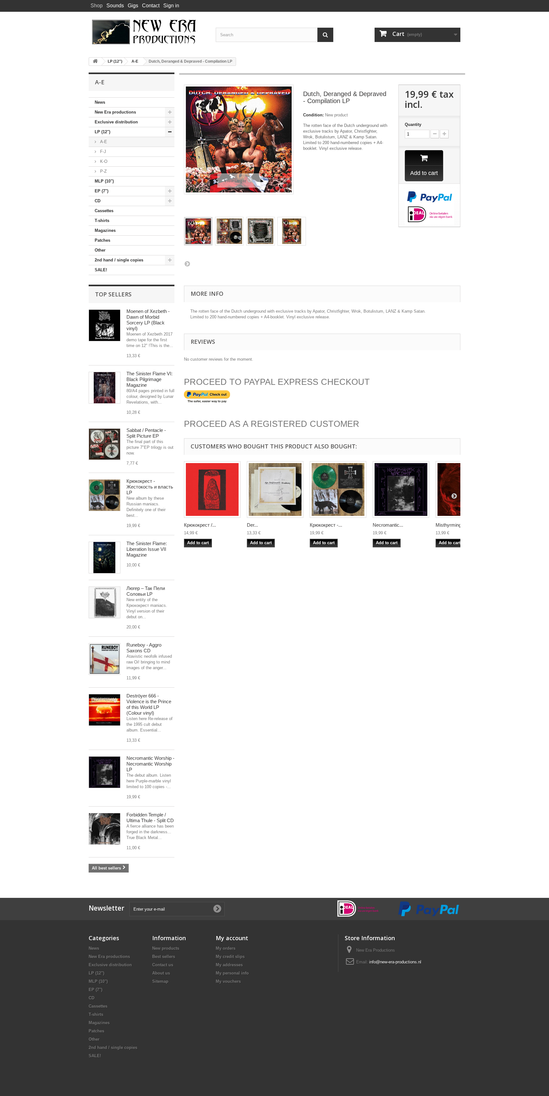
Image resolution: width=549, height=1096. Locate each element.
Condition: (313, 115)
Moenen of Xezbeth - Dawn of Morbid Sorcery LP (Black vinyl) (148, 320)
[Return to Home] (95, 62)
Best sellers (163, 956)
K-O (103, 161)
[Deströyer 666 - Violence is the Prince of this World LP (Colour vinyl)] (104, 710)
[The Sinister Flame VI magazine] (104, 388)
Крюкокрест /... (200, 525)
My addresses (229, 964)
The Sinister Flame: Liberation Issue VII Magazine (146, 549)
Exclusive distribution (116, 122)
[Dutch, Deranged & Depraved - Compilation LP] (198, 231)
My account (232, 938)
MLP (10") (104, 181)
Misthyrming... (450, 525)
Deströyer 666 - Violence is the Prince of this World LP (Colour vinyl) (148, 704)
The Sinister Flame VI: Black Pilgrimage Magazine (149, 379)
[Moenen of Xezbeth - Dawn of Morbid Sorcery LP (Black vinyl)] (104, 325)
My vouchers (228, 981)
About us (161, 973)
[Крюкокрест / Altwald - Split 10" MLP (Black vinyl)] (212, 489)
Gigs (133, 5)
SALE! (101, 269)
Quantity (413, 124)
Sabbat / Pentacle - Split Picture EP (146, 433)
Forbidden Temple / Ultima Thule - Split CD (150, 817)
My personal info (232, 973)
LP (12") (102, 131)
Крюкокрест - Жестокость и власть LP (149, 486)
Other (100, 250)
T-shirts (102, 220)
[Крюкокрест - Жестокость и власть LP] (104, 495)
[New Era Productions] (147, 32)
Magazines (105, 230)
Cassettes (104, 210)
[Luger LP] (104, 602)
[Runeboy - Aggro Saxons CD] (104, 659)
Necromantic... (388, 525)
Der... (252, 525)
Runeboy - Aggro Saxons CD (143, 647)
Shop (97, 5)
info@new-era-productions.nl (395, 962)
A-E (103, 141)
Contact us (162, 964)
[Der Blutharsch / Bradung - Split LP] (275, 489)
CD (97, 200)
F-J (102, 151)
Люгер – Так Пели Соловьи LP (145, 591)
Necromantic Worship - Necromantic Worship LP (150, 763)
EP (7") (101, 191)
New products (165, 948)
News (100, 102)
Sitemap (160, 981)
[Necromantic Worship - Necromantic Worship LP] (401, 489)
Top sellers (113, 294)
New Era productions (115, 112)
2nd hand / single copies (119, 260)
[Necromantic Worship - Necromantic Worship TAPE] (104, 772)
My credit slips (230, 956)
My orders (225, 948)
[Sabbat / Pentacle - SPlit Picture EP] (104, 444)
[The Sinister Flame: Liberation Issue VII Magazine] (104, 557)
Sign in (171, 5)
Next (187, 263)
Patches (102, 240)
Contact (150, 5)
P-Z (103, 171)
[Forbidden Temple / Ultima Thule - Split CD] (104, 829)
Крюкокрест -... (326, 525)
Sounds (115, 5)
